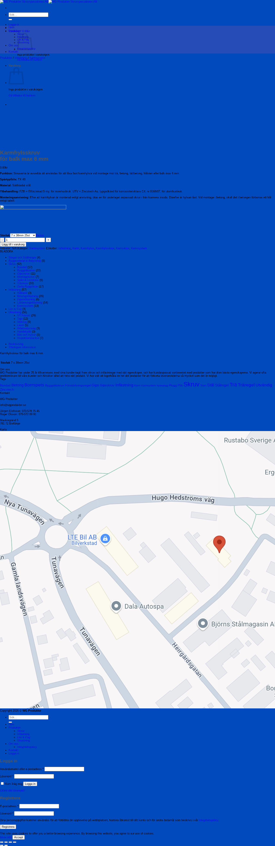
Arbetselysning (26, 328)
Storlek (5, 235)
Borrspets (34, 384)
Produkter (15, 30)
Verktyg (22, 322)
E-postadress (9, 806)
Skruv (12, 264)
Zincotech (7, 389)
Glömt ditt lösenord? (12, 790)
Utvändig (264, 385)
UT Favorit (23, 315)
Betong (17, 385)
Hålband (22, 293)
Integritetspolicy (27, 747)
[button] (14, 24)
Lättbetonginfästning (29, 302)
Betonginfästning (27, 296)
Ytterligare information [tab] (22, 347)
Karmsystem (37, 57)
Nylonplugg (162, 385)
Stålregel (222, 385)
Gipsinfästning (26, 299)
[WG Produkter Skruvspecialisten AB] (48, 1)
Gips (95, 385)
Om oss (13, 45)
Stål (210, 385)
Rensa (40, 235)
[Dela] (10, 842)
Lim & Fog (15, 309)
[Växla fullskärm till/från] (6, 842)
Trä (233, 384)
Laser (20, 325)
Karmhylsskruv (105, 248)
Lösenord (6, 776)
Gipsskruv (23, 273)
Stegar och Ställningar (22, 257)
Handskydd (24, 331)
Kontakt (13, 51)
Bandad (22, 267)
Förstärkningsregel (78, 385)
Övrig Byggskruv (27, 286)
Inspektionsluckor (28, 338)
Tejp (19, 318)
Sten (203, 385)
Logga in (30, 783)
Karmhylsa (87, 248)
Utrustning (15, 312)
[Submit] (10, 19)
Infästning (21, 57)
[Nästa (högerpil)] (6, 845)
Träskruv (22, 283)
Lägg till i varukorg (13, 244)
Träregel (246, 384)
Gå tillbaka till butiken (29, 59)
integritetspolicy (208, 820)
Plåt (180, 385)
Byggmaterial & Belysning (25, 260)
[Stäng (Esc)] (14, 842)
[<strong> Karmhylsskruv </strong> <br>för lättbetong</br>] (19, 104)
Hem (11, 27)
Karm (75, 248)
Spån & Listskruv (28, 280)
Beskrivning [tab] (16, 344)
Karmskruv (122, 248)
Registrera (8, 826)
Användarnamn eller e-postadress (22, 769)
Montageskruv (26, 276)
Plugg (173, 385)
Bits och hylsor (26, 334)
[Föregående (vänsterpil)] (1, 845)
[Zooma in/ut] (1, 842)
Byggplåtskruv (26, 270)
